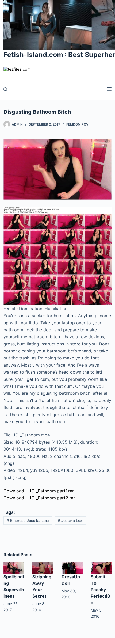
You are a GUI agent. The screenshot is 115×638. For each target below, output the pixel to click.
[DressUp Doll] (72, 567)
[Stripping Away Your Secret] (42, 567)
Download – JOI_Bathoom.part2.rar (39, 497)
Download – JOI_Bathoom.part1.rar (38, 490)
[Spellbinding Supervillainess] (14, 567)
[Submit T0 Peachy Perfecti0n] (101, 567)
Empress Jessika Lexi (28, 520)
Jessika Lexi (70, 520)
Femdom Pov (77, 124)
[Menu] (109, 89)
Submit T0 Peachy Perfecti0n (100, 589)
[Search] (5, 89)
